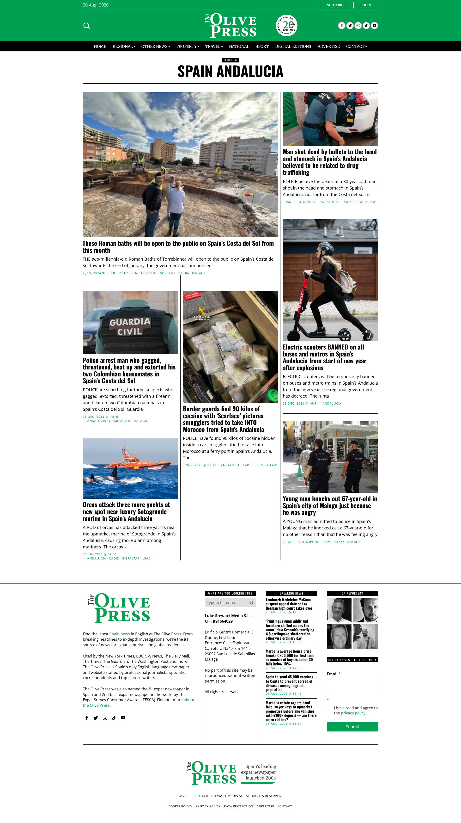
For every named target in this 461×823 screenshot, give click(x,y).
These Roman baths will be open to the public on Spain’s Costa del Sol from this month (178, 246)
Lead (147, 558)
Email (334, 674)
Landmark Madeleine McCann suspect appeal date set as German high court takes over (289, 604)
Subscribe (336, 5)
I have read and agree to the (356, 711)
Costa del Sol (153, 273)
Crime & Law (365, 202)
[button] (251, 602)
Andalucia (128, 273)
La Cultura (179, 273)
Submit (352, 726)
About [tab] (302, 374)
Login (365, 5)
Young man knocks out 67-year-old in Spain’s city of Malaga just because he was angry (330, 505)
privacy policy (353, 713)
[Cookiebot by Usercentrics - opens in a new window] (312, 358)
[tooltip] (342, 25)
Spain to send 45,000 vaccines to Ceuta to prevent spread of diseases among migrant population (289, 683)
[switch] (203, 435)
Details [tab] (231, 374)
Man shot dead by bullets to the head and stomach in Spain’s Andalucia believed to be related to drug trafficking (330, 162)
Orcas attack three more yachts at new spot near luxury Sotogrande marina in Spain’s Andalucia (126, 511)
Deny (162, 458)
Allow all (299, 458)
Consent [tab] (158, 374)
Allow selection (230, 458)
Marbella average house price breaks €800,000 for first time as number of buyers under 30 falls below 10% (290, 657)
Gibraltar (131, 558)
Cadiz (346, 202)
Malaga (199, 273)
